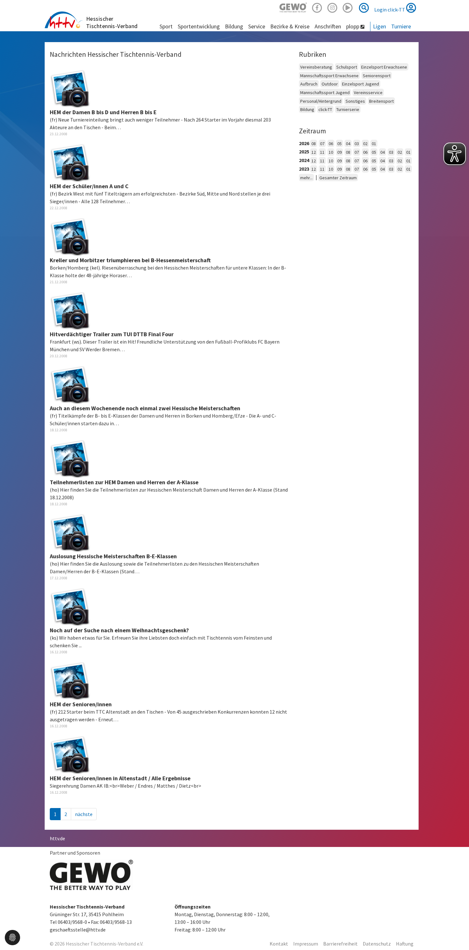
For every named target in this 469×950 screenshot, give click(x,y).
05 (339, 143)
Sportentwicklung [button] (199, 26)
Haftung (404, 943)
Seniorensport (377, 75)
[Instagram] (332, 7)
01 (374, 143)
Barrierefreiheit (340, 943)
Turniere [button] (401, 26)
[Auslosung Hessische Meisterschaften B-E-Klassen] (70, 531)
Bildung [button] (234, 26)
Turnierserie (347, 109)
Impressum (305, 943)
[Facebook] (317, 7)
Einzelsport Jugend (360, 84)
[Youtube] (347, 7)
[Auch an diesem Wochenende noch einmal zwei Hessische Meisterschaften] (70, 383)
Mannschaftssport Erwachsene (329, 75)
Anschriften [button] (328, 26)
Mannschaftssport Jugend (325, 92)
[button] (12, 937)
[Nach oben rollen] (456, 932)
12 (313, 152)
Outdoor (330, 84)
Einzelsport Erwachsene (384, 67)
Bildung (307, 109)
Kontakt (279, 943)
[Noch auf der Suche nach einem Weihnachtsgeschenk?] (70, 605)
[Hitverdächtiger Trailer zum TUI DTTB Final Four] (70, 309)
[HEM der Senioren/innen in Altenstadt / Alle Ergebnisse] (70, 753)
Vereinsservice (368, 92)
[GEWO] (293, 7)
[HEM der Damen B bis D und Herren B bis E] (70, 87)
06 (331, 143)
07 (322, 143)
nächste (84, 814)
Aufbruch (308, 84)
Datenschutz (377, 943)
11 (322, 152)
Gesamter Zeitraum (338, 178)
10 (331, 152)
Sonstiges (355, 101)
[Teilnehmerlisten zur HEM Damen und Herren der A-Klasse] (70, 457)
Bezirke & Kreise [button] (289, 26)
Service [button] (256, 26)
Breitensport (381, 101)
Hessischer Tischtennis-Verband (112, 22)
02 (365, 143)
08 (313, 143)
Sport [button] (166, 26)
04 (348, 143)
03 (356, 143)
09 (339, 152)
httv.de (57, 838)
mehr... (306, 178)
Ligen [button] (379, 26)
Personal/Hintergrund (320, 101)
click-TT (325, 109)
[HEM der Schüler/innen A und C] (70, 161)
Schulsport (346, 67)
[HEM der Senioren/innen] (70, 679)
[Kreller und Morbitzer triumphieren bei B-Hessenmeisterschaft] (70, 235)
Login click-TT (390, 9)
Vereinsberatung (316, 67)
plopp (353, 26)
